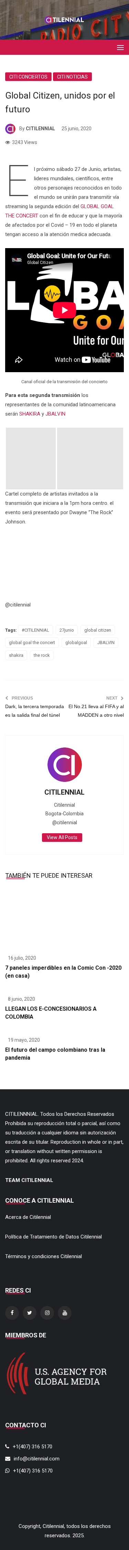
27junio (67, 630)
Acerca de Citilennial (28, 1217)
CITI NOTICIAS (72, 77)
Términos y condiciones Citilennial (43, 1256)
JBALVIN (55, 414)
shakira (16, 655)
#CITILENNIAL (35, 630)
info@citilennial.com (37, 1459)
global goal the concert (32, 642)
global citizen (97, 630)
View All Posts (62, 837)
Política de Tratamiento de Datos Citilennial (53, 1237)
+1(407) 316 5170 (32, 1447)
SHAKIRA (29, 414)
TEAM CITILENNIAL (29, 1180)
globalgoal (76, 642)
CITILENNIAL (40, 128)
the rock (42, 655)
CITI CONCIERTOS (28, 77)
